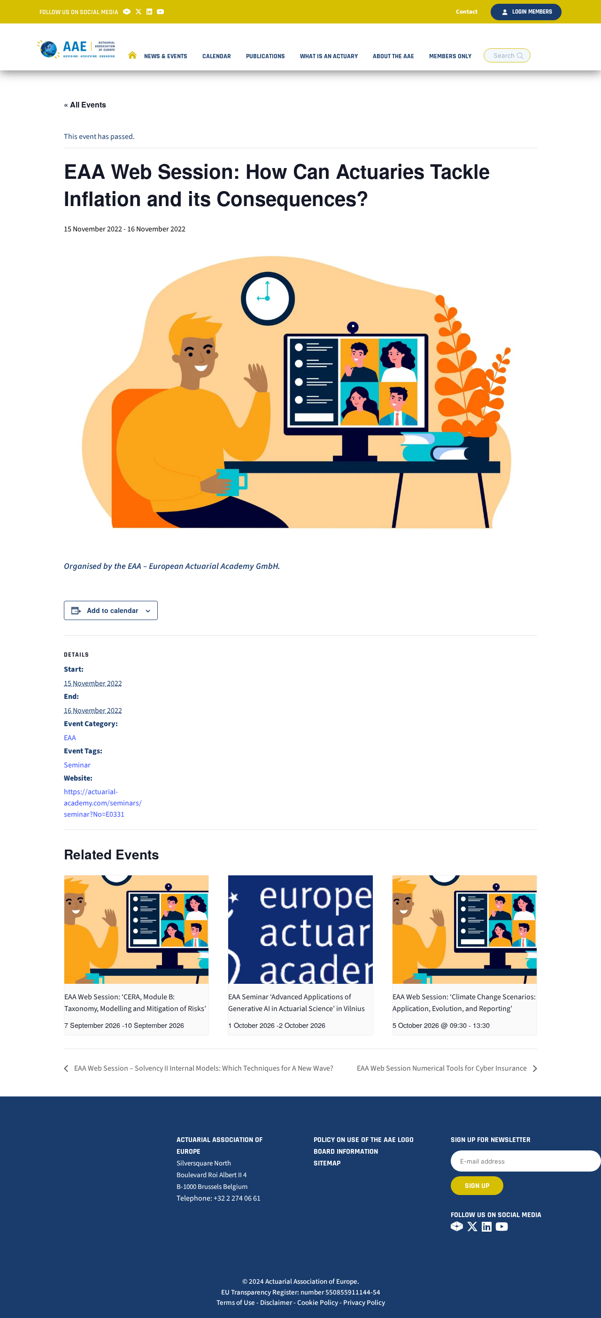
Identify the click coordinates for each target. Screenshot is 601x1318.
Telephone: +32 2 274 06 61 (219, 1198)
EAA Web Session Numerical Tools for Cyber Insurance (442, 1068)
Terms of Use (235, 1303)
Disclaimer (276, 1303)
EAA (70, 738)
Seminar (77, 765)
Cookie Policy (317, 1303)
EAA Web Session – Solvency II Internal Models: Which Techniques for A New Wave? (203, 1068)
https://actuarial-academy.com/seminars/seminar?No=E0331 (103, 803)
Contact (467, 12)
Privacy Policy (364, 1303)
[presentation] (136, 929)
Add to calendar (112, 610)
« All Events (85, 104)
